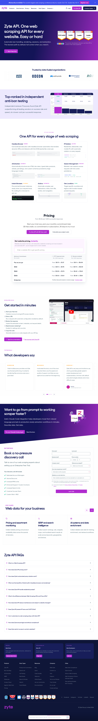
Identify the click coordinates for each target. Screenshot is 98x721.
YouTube (80, 697)
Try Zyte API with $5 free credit (38, 232)
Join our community (40, 682)
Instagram (73, 697)
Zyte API (6, 667)
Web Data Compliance (71, 667)
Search (21, 682)
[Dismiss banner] (95, 2)
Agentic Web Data (9, 685)
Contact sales (78, 280)
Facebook (66, 697)
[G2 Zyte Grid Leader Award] (37, 697)
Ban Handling (7, 670)
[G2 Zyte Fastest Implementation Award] (33, 697)
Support (52, 676)
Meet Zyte (52, 667)
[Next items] (92, 510)
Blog (36, 667)
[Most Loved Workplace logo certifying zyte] (12, 697)
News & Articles (23, 679)
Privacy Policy (75, 484)
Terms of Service (68, 484)
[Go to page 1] (46, 394)
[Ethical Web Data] (6, 697)
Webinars (37, 676)
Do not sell (52, 685)
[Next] (54, 394)
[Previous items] (87, 510)
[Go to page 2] (48, 394)
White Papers (38, 679)
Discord (92, 697)
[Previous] (43, 394)
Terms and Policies (54, 679)
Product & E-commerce (25, 667)
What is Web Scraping (71, 673)
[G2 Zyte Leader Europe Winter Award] (28, 697)
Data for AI (22, 670)
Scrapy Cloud (7, 682)
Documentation (39, 685)
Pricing (6, 688)
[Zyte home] (4, 8)
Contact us (53, 670)
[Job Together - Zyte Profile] (19, 697)
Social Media (22, 685)
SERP (5, 676)
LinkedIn (86, 697)
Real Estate (22, 676)
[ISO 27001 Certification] (24, 697)
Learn (36, 670)
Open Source (68, 670)
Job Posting (22, 673)
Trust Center (53, 682)
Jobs (51, 673)
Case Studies (38, 673)
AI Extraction (7, 673)
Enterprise (6, 679)
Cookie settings (54, 688)
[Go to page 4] (51, 394)
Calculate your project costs (61, 232)
